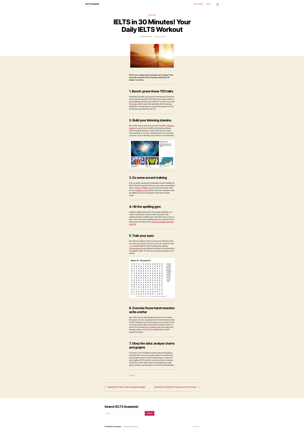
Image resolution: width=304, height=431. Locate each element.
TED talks (133, 104)
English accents (141, 190)
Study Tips (152, 15)
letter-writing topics (153, 327)
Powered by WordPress (130, 426)
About (208, 4)
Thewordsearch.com (137, 248)
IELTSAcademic (147, 36)
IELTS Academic (92, 4)
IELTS (133, 375)
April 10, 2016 (161, 36)
